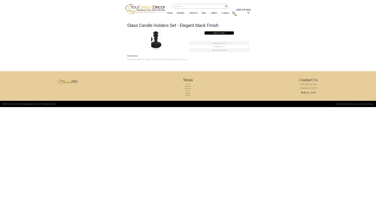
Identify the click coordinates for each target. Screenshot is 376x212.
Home (170, 12)
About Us (193, 12)
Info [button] (187, 91)
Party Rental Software (342, 104)
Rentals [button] (187, 86)
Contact (225, 12)
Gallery (214, 12)
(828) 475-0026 (243, 10)
